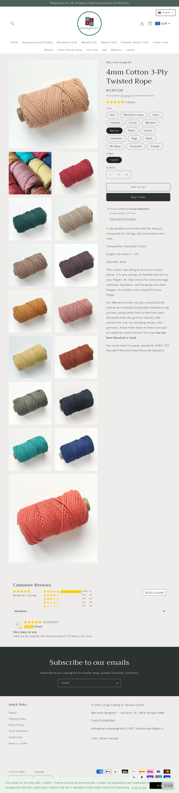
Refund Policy (16, 725)
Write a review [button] (154, 592)
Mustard (151, 122)
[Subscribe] (117, 683)
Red (112, 115)
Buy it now (138, 197)
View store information (123, 219)
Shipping (125, 96)
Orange (155, 146)
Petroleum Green (134, 115)
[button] (12, 23)
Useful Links (16, 737)
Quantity (110, 167)
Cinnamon (116, 138)
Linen (156, 115)
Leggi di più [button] (139, 787)
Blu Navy (115, 146)
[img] (33, 622)
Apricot (114, 130)
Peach (131, 130)
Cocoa (133, 122)
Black (149, 138)
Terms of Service (18, 731)
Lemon (148, 130)
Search (13, 712)
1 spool (114, 160)
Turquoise (136, 146)
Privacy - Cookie (18, 743)
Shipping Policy (17, 719)
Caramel (115, 122)
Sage (134, 138)
